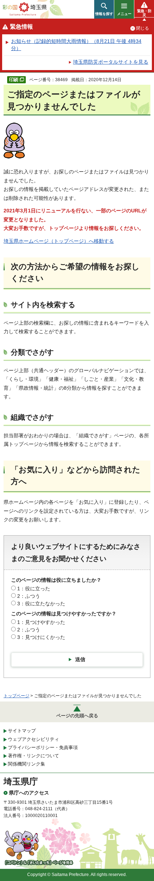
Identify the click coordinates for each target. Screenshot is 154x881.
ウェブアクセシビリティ (33, 739)
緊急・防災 (144, 13)
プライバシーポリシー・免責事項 (43, 747)
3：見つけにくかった (41, 637)
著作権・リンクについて (33, 755)
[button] (104, 9)
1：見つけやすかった (41, 622)
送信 (80, 659)
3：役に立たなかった (41, 603)
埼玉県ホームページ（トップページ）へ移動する (59, 241)
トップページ (16, 695)
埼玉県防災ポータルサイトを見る (110, 62)
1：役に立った (33, 588)
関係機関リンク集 (26, 764)
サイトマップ (22, 730)
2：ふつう (28, 596)
